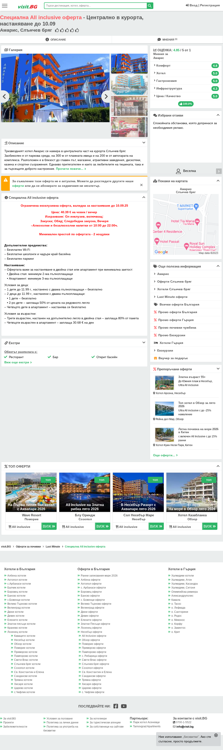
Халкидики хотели (182, 575)
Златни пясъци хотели (21, 623)
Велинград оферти (92, 607)
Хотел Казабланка (192, 515)
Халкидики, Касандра (184, 583)
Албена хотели (16, 575)
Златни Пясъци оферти (95, 623)
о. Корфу (176, 623)
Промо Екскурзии (171, 335)
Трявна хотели (23, 679)
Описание (58, 39)
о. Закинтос (178, 627)
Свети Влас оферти (94, 659)
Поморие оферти (92, 643)
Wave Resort (31, 515)
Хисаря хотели (23, 684)
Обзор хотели (22, 643)
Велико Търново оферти (96, 603)
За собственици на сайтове (107, 726)
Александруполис (182, 595)
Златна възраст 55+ (192, 377)
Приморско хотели (25, 652)
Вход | (194, 5)
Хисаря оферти (91, 684)
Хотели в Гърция (182, 569)
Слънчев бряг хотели (27, 664)
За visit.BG (9, 718)
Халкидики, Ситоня (183, 587)
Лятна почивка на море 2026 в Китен (198, 430)
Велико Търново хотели (22, 603)
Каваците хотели (24, 635)
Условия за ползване (60, 718)
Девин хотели (15, 615)
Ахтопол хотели (17, 579)
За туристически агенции (105, 722)
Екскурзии (164, 350)
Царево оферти (91, 688)
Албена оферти (90, 579)
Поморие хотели (24, 647)
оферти (18, 185)
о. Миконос (178, 619)
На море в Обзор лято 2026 (192, 509)
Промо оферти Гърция (175, 320)
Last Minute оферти (172, 297)
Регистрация (210, 5)
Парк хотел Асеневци (146, 722)
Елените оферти (91, 619)
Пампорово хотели (26, 655)
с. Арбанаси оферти (93, 587)
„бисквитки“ (191, 736)
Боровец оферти (91, 591)
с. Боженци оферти (93, 599)
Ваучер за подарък (173, 358)
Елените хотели (17, 619)
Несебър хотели (24, 640)
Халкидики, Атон (181, 579)
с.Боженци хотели (18, 599)
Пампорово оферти (94, 652)
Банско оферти (90, 595)
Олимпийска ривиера (184, 591)
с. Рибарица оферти (94, 655)
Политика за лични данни (62, 722)
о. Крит (175, 631)
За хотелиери (98, 718)
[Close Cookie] (216, 735)
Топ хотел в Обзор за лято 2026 (196, 404)
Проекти (8, 722)
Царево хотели (23, 688)
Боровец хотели (17, 591)
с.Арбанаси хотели (19, 583)
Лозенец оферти (91, 627)
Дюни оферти (89, 611)
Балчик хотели (16, 587)
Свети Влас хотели (26, 659)
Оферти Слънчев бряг (174, 281)
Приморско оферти (94, 647)
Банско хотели (16, 595)
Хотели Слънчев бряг (173, 289)
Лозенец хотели (17, 631)
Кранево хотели (17, 627)
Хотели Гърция (171, 343)
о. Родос (176, 615)
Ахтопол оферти (91, 583)
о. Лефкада (178, 607)
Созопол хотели (24, 667)
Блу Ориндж (85, 515)
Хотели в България (19, 569)
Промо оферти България (177, 312)
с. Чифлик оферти (93, 692)
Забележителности (15, 726)
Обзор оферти (91, 640)
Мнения (169, 39)
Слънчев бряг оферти (95, 664)
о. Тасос (176, 603)
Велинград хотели (18, 607)
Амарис (162, 274)
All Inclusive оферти (94, 635)
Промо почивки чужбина (176, 327)
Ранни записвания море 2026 (99, 575)
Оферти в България (94, 569)
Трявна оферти (91, 679)
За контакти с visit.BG (190, 718)
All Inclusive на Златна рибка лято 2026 (85, 507)
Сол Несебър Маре (138, 515)
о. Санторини (179, 611)
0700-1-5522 (183, 722)
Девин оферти (90, 615)
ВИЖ (47, 526)
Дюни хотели (15, 611)
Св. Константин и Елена (29, 672)
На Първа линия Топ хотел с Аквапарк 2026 (31, 507)
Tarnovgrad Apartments (146, 726)
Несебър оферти (91, 631)
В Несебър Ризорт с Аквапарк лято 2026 (138, 507)
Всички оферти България (179, 304)
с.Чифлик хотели (24, 692)
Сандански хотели (25, 676)
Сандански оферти (94, 676)
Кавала (175, 599)
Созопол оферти (92, 667)
